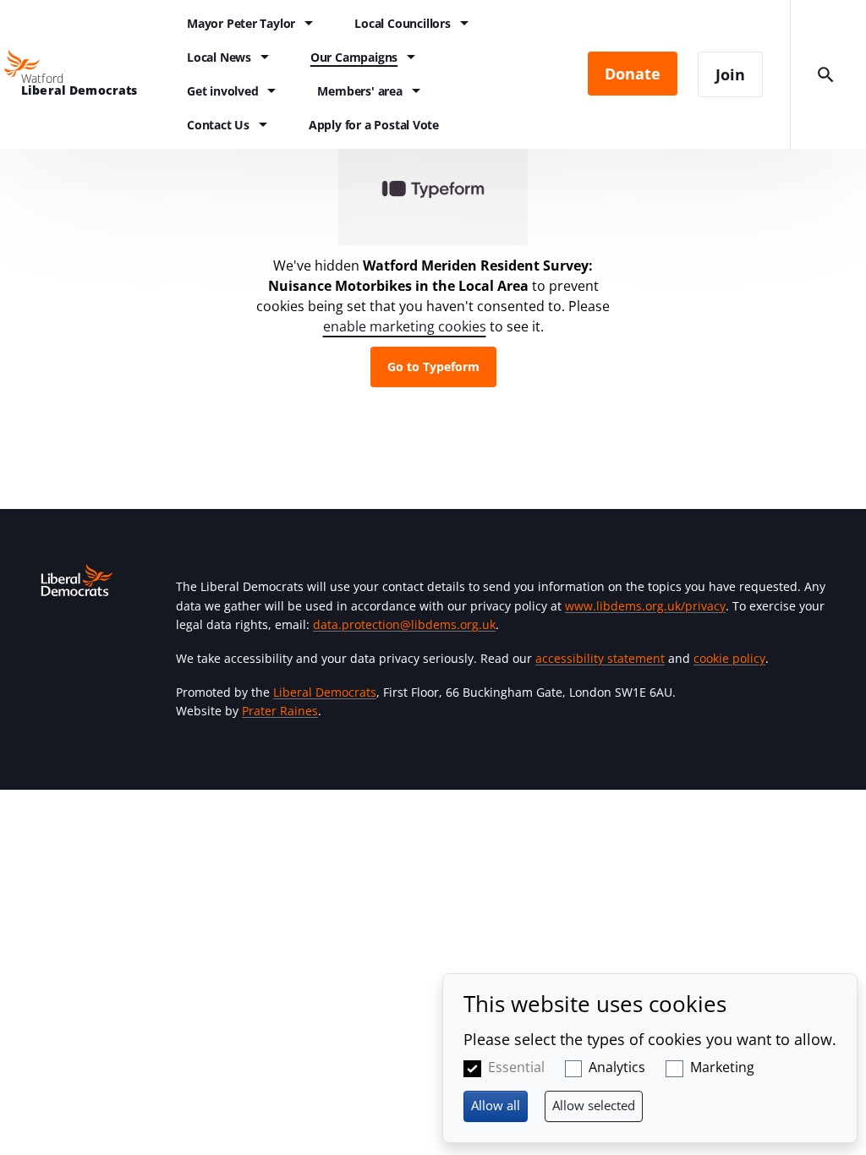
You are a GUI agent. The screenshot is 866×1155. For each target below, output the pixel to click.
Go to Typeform (433, 367)
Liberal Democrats (324, 692)
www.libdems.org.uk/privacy (645, 606)
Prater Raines (280, 711)
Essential (516, 1067)
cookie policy (729, 658)
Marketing (722, 1067)
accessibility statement (600, 658)
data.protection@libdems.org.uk (404, 624)
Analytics (617, 1067)
